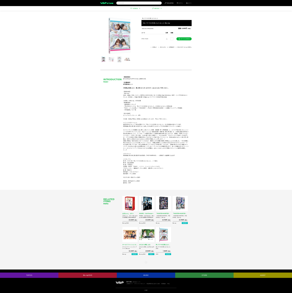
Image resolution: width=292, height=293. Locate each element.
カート (190, 3)
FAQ (168, 283)
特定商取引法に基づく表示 (153, 283)
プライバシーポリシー (139, 283)
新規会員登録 (170, 3)
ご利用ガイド (129, 283)
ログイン (181, 3)
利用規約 (163, 283)
